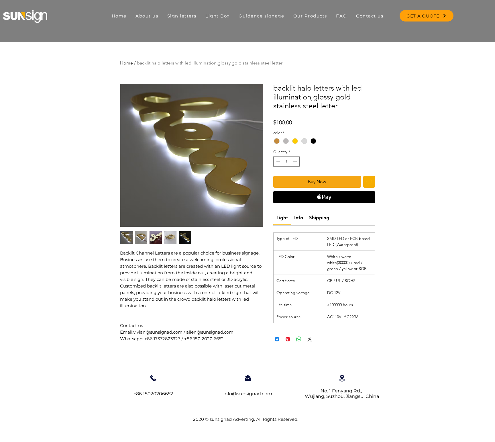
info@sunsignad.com (247, 393)
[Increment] (295, 162)
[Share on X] (309, 339)
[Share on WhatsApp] (298, 339)
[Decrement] (277, 162)
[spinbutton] (286, 162)
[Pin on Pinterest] (287, 339)
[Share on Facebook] (277, 339)
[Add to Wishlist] (369, 182)
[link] (282, 217)
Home (126, 63)
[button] (217, 16)
